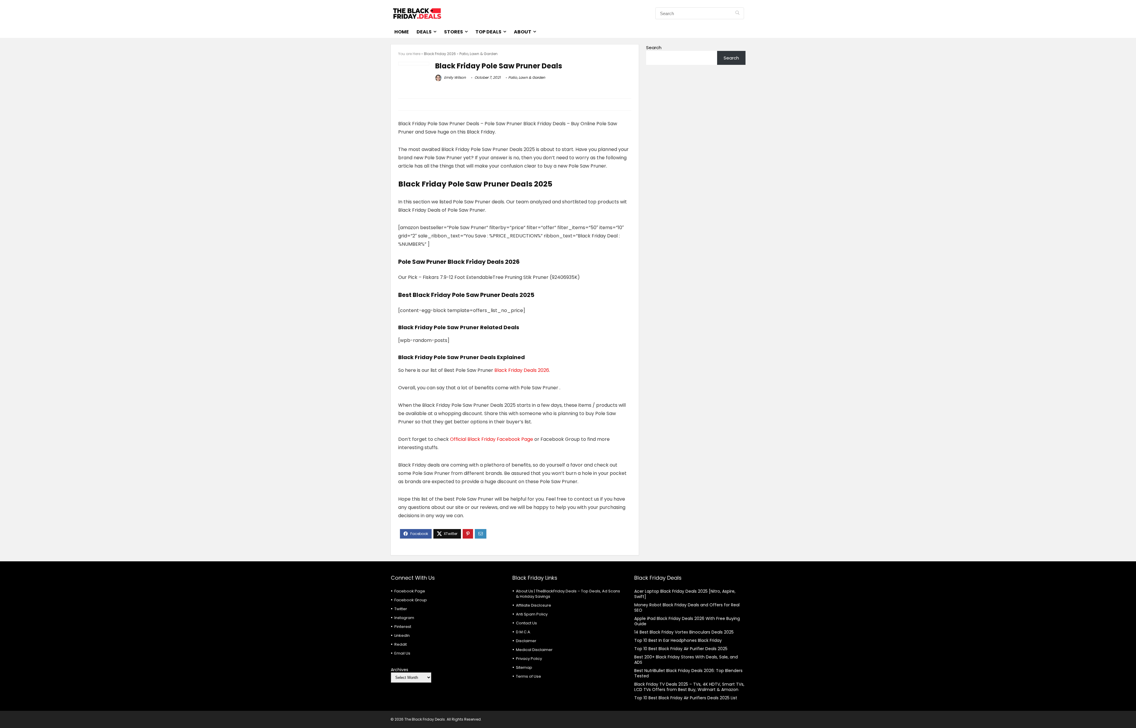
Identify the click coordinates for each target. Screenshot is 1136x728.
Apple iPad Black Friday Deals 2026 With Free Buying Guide (687, 621)
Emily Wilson (454, 77)
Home (401, 31)
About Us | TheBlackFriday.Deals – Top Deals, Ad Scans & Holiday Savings (568, 593)
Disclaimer (526, 641)
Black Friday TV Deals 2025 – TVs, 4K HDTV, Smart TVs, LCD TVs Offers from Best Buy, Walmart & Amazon (689, 686)
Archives (399, 669)
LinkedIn (402, 635)
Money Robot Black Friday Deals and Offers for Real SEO (687, 607)
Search (653, 47)
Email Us (402, 653)
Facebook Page (409, 591)
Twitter (400, 609)
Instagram (404, 618)
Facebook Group (410, 600)
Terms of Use (528, 676)
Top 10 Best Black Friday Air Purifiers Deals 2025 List (685, 698)
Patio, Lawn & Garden (478, 53)
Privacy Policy (529, 658)
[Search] (737, 13)
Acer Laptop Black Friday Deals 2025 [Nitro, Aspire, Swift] (684, 594)
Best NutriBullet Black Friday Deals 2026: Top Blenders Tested (688, 673)
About (522, 31)
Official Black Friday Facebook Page (491, 439)
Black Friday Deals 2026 (521, 370)
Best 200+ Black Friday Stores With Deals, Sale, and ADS (686, 659)
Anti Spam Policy (532, 614)
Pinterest (402, 626)
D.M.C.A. (523, 632)
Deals (424, 31)
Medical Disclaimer (534, 650)
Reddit (400, 644)
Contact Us (526, 623)
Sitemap (524, 667)
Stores (453, 31)
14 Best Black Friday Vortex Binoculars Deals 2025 (684, 632)
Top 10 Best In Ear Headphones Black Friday (678, 640)
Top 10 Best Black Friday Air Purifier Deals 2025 (680, 649)
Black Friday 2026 (440, 53)
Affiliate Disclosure (533, 605)
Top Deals (488, 31)
